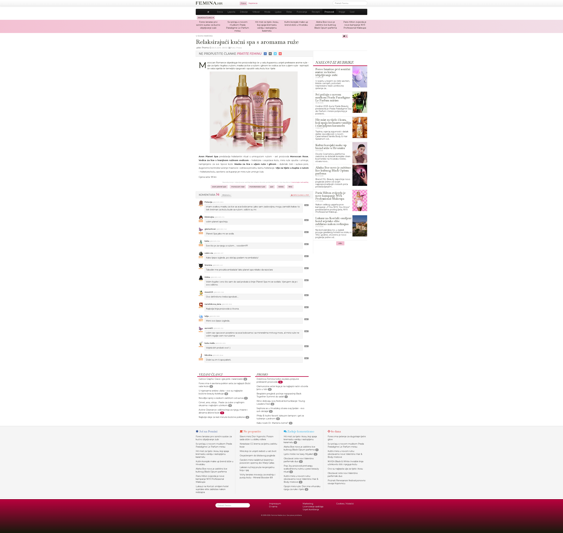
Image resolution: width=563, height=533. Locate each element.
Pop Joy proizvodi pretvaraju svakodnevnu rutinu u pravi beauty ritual (301, 469)
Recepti (316, 12)
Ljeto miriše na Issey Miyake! (298, 454)
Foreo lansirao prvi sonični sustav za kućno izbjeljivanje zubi (208, 25)
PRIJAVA (225, 195)
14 (346, 36)
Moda (267, 12)
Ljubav (278, 12)
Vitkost (256, 12)
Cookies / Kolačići (345, 503)
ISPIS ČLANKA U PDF (300, 195)
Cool (352, 12)
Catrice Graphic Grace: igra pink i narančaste (221, 379)
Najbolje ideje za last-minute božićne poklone (222, 417)
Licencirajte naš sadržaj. (300, 182)
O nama (273, 506)
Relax (289, 12)
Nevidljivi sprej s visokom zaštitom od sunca (221, 398)
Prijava (243, 3)
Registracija (253, 3)
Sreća (220, 12)
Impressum (275, 503)
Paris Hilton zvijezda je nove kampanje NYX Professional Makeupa (354, 25)
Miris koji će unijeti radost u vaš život (258, 451)
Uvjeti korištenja (311, 509)
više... (340, 243)
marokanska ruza (257, 187)
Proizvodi (329, 12)
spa (271, 187)
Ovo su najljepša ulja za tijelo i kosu (345, 468)
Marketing (308, 503)
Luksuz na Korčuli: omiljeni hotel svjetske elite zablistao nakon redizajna (212, 489)
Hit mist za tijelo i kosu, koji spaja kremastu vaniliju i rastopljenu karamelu (212, 454)
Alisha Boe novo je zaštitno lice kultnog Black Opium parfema (325, 25)
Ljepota (231, 12)
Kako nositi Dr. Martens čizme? (272, 423)
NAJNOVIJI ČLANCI (205, 17)
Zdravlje (244, 12)
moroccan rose (237, 187)
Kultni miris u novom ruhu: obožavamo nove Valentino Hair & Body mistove (301, 479)
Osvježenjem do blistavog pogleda (257, 455)
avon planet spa (219, 187)
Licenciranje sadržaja (313, 506)
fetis (290, 187)
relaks (281, 187)
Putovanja (302, 12)
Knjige (342, 12)
